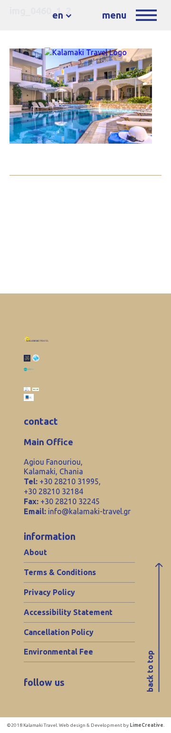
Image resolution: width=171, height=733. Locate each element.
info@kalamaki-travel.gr (89, 511)
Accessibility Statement (68, 612)
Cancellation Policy (59, 632)
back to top (150, 672)
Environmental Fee (58, 651)
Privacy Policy (49, 592)
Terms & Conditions (60, 572)
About (35, 552)
